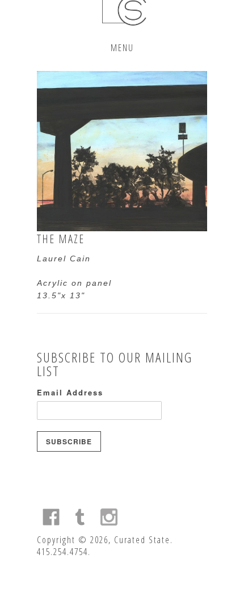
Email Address (70, 392)
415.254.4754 (62, 551)
